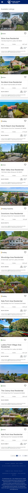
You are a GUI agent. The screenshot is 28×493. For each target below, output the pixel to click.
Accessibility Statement (9, 473)
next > (25, 455)
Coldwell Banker (10, 463)
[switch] (25, 33)
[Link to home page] (14, 2)
